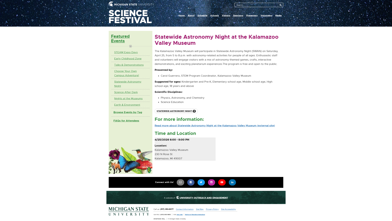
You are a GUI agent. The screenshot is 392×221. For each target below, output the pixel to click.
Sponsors (238, 15)
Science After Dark (126, 92)
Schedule (202, 15)
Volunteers (266, 15)
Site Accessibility (228, 209)
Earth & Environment (127, 104)
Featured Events (120, 38)
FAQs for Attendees (126, 120)
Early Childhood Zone (127, 58)
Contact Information (185, 209)
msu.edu (180, 214)
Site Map (200, 209)
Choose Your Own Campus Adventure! (126, 73)
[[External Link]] (129, 211)
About (191, 15)
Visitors (226, 15)
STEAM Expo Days (126, 52)
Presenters (252, 15)
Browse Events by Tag (127, 112)
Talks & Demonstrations (129, 65)
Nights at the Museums (128, 98)
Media (278, 15)
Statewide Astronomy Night (127, 84)
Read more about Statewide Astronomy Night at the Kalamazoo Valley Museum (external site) (215, 126)
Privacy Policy (212, 209)
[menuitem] (180, 182)
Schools (214, 15)
